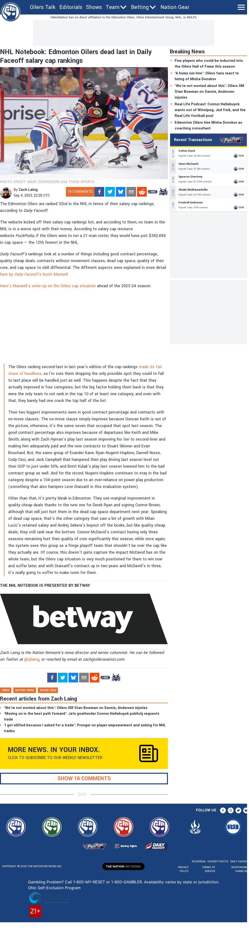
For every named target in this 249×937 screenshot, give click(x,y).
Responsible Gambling (240, 869)
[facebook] (99, 192)
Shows (94, 7)
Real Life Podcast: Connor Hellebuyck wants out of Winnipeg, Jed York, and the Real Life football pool (210, 110)
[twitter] (110, 192)
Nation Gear (174, 7)
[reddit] (142, 192)
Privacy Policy (183, 869)
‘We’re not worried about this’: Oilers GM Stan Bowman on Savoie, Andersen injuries (209, 91)
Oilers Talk (42, 7)
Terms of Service (208, 869)
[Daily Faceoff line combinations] (152, 192)
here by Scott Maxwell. (34, 274)
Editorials (70, 7)
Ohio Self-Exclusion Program (54, 887)
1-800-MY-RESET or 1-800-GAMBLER (107, 882)
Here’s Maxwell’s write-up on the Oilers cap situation (48, 286)
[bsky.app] (120, 192)
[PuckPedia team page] (163, 192)
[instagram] (231, 810)
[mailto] (131, 192)
